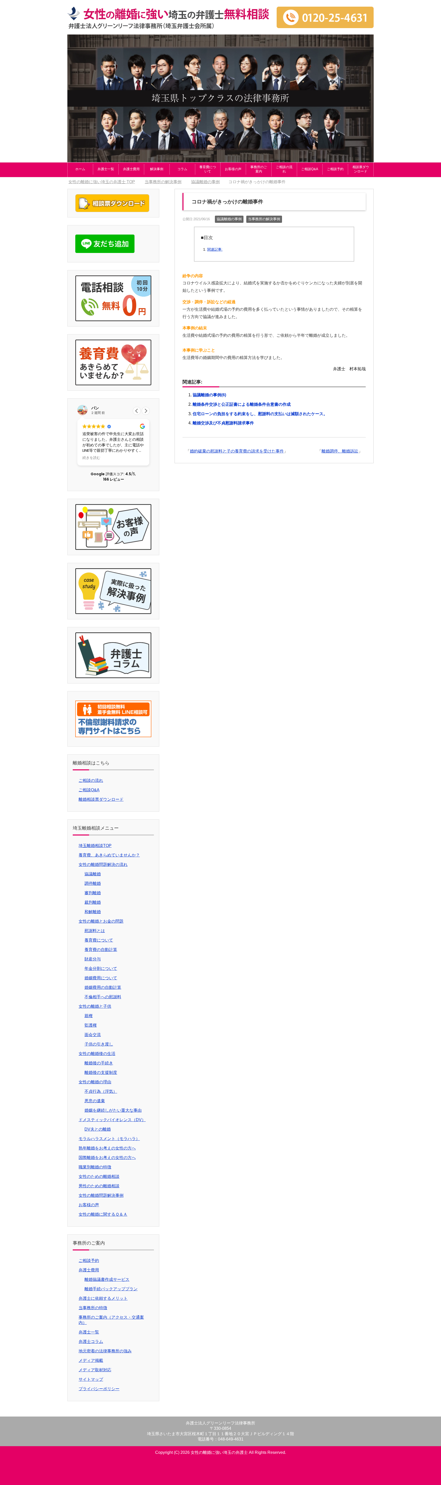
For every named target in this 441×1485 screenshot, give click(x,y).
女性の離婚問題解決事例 (101, 1195)
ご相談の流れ (284, 169)
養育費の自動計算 (100, 949)
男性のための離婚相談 (99, 1186)
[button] (146, 411)
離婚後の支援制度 (100, 1072)
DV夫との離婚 (97, 1129)
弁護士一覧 (105, 169)
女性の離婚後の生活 (97, 1053)
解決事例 (156, 169)
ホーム (80, 169)
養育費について (207, 169)
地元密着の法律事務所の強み (105, 1351)
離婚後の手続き (98, 1063)
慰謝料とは (94, 931)
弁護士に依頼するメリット (103, 1298)
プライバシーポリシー (99, 1389)
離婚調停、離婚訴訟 (340, 451)
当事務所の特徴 (93, 1308)
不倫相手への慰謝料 (102, 997)
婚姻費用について (100, 978)
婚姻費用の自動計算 (102, 987)
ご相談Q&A (309, 169)
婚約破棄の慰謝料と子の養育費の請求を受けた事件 (237, 451)
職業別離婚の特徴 (95, 1167)
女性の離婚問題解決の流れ (103, 864)
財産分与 (92, 959)
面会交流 (92, 1034)
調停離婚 (92, 883)
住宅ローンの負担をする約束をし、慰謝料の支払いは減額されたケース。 (260, 414)
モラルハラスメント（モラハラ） (109, 1138)
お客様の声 (233, 169)
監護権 (90, 1025)
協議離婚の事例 (229, 219)
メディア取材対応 (95, 1370)
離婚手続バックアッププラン (111, 1289)
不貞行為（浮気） (100, 1091)
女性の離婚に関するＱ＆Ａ (103, 1214)
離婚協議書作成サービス (106, 1279)
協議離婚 (92, 874)
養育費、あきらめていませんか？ (109, 855)
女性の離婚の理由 (95, 1082)
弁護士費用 (131, 169)
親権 (88, 1016)
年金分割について (100, 968)
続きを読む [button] (91, 458)
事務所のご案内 (258, 169)
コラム (182, 169)
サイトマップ (91, 1379)
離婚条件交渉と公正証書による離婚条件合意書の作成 (242, 404)
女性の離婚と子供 (95, 1006)
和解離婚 (92, 912)
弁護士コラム (91, 1341)
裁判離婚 (92, 902)
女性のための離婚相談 (99, 1176)
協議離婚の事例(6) (209, 395)
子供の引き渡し (98, 1044)
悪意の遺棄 (94, 1101)
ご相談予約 (335, 169)
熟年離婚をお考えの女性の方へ (107, 1148)
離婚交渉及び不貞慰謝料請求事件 (223, 423)
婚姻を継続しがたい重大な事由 (113, 1110)
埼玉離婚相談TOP (95, 845)
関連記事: (215, 249)
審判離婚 (92, 893)
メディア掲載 (91, 1360)
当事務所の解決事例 (264, 219)
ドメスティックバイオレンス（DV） (112, 1120)
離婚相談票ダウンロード (101, 799)
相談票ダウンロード (360, 169)
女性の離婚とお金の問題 (101, 921)
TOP (101, 182)
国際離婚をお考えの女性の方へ (107, 1157)
